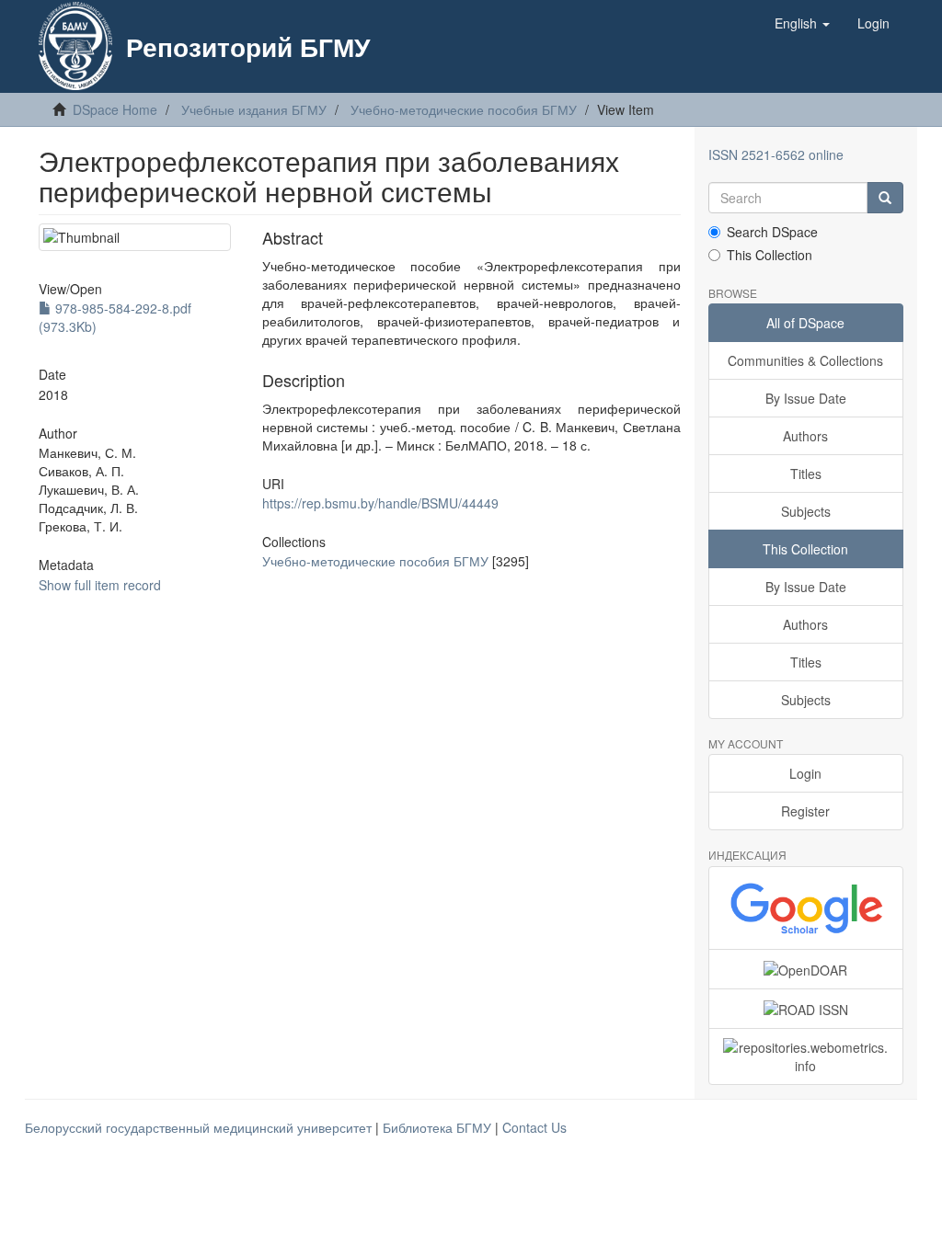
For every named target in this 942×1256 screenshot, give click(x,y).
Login (805, 773)
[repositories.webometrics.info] (806, 1056)
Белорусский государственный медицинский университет (200, 1127)
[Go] (885, 197)
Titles (805, 473)
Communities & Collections (805, 360)
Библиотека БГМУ (439, 1127)
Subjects (806, 511)
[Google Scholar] (806, 908)
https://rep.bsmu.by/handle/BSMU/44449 (380, 503)
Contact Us (534, 1127)
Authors (805, 436)
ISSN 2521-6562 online (776, 154)
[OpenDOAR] (806, 969)
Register (805, 811)
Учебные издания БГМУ (254, 109)
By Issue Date (805, 398)
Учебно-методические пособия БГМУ (463, 109)
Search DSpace (772, 232)
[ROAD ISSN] (806, 1008)
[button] (802, 23)
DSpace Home (115, 109)
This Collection (769, 254)
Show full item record (100, 585)
